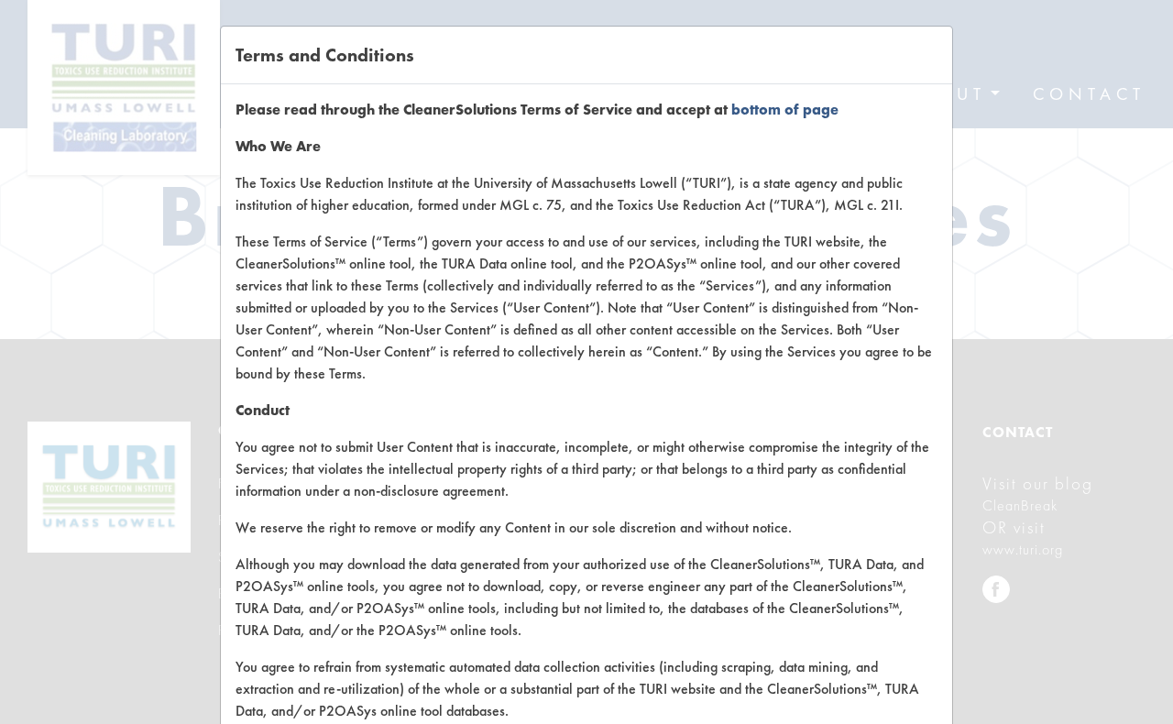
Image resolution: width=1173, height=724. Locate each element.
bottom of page (785, 109)
